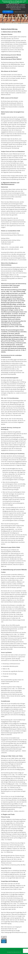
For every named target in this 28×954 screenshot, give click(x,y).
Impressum (18, 950)
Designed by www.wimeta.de (14, 952)
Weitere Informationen (20, 11)
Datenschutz (10, 950)
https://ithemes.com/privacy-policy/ (10, 865)
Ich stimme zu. (8, 11)
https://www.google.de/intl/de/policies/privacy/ (13, 932)
